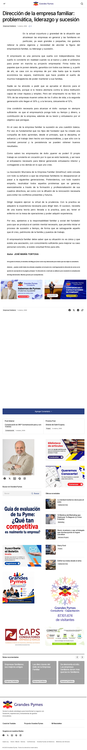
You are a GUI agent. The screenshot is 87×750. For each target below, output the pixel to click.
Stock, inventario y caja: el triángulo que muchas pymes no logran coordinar (70, 532)
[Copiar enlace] (82, 310)
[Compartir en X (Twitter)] (74, 310)
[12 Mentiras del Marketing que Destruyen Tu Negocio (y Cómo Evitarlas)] (51, 519)
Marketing (61, 522)
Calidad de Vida (63, 505)
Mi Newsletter (57, 723)
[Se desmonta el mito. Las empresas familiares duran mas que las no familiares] (71, 672)
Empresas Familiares (9, 26)
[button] (4, 4)
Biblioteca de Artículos (63, 741)
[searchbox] (16, 493)
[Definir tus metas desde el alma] (51, 565)
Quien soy (6, 741)
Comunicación (9, 430)
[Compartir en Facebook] (69, 310)
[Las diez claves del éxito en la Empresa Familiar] (43, 672)
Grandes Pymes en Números (45, 741)
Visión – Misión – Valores (17, 741)
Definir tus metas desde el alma (69, 561)
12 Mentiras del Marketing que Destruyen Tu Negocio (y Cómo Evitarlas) (69, 517)
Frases (48, 428)
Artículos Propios (63, 537)
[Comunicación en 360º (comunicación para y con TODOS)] (23, 426)
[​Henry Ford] (51, 550)
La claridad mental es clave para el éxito (70, 501)
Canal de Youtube (9, 723)
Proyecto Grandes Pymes (33, 723)
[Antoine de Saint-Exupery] (64, 426)
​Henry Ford (61, 546)
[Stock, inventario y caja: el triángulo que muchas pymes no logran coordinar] (51, 534)
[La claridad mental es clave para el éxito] (51, 504)
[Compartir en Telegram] (78, 310)
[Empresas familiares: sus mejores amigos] (16, 672)
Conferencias (31, 741)
